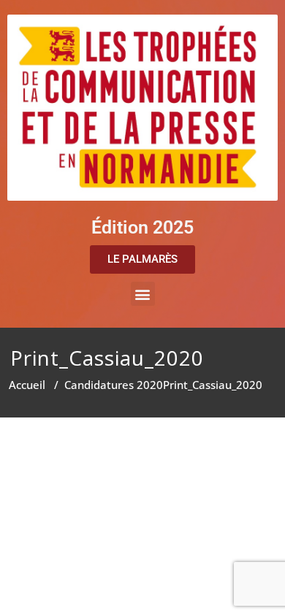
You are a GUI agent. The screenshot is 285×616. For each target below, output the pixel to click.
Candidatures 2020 (113, 384)
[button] (143, 294)
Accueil (27, 384)
